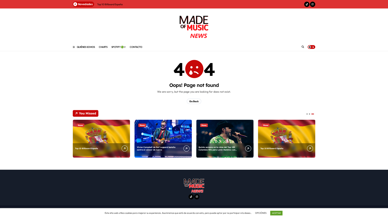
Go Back (194, 101)
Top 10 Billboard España (86, 148)
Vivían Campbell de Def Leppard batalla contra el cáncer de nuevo (156, 148)
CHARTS (103, 46)
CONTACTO (136, 46)
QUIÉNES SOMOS (86, 46)
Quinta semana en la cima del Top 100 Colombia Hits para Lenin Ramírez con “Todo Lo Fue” (217, 150)
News (80, 125)
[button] (312, 138)
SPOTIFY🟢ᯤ (118, 46)
